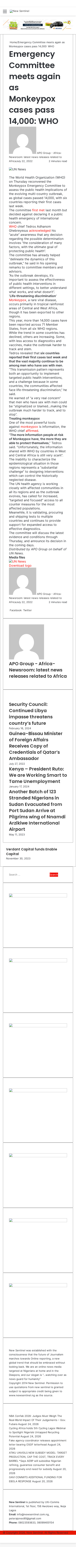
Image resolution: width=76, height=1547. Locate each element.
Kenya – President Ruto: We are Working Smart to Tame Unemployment (38, 775)
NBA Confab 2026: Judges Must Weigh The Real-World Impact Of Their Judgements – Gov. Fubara (37, 1420)
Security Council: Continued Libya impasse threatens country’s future (31, 713)
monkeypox (29, 427)
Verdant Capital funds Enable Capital (31, 851)
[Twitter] (10, 165)
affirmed (32, 431)
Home (13, 42)
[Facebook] (9, 165)
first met (38, 210)
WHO (13, 226)
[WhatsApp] (11, 165)
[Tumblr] (33, 610)
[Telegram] (12, 165)
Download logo (20, 565)
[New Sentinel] (19, 11)
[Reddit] (35, 610)
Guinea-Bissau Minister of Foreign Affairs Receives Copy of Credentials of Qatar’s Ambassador (36, 746)
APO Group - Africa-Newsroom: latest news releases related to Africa (35, 157)
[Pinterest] (34, 610)
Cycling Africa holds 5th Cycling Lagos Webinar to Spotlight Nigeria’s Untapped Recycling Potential (37, 1432)
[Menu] (5, 12)
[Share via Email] (13, 165)
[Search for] (71, 12)
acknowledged (40, 230)
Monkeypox (17, 300)
